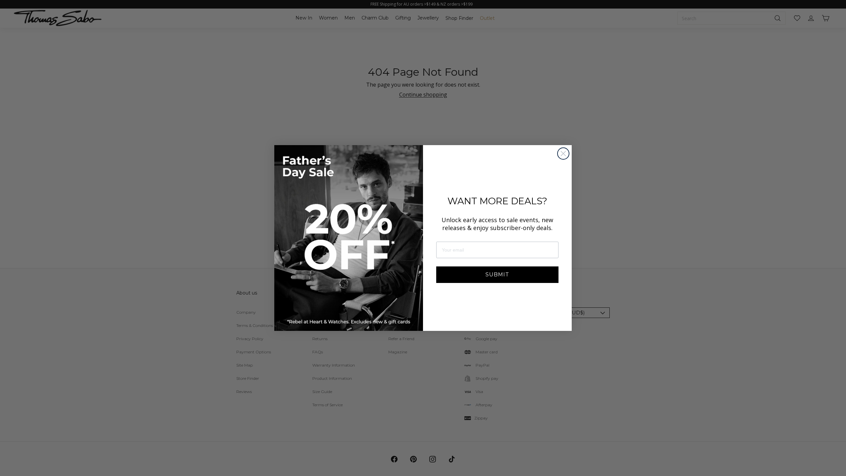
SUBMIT (497, 274)
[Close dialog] (563, 153)
